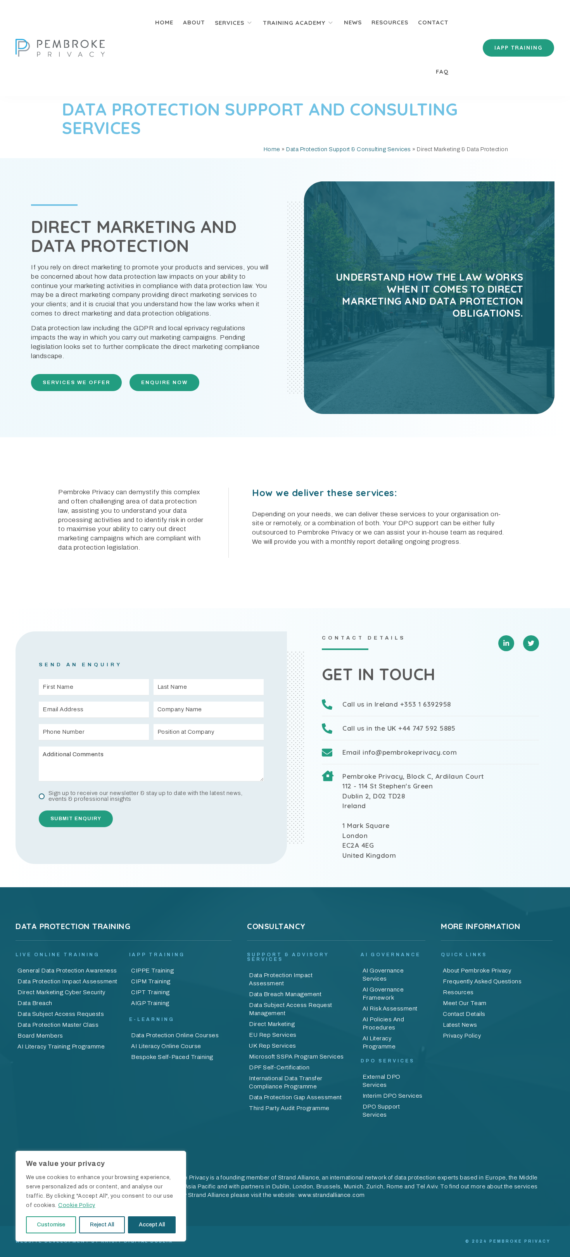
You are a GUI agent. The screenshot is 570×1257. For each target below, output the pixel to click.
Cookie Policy (76, 1205)
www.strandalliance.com (331, 1195)
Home (272, 149)
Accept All (152, 1225)
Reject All (102, 1225)
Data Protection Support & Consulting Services (348, 149)
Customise (51, 1225)
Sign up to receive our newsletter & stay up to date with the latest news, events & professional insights (145, 796)
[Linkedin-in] (506, 643)
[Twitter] (531, 643)
